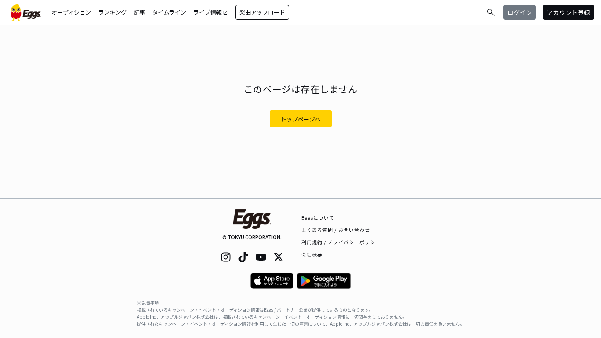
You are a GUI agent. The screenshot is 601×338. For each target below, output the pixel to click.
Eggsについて (318, 217)
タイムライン (169, 12)
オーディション (71, 12)
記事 (139, 12)
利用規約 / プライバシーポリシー (341, 242)
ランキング (112, 12)
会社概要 (311, 254)
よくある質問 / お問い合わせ (335, 229)
